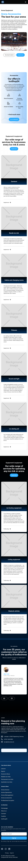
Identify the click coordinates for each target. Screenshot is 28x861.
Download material (9, 54)
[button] (25, 2)
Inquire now (20, 54)
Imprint (12, 853)
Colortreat (15, 857)
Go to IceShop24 (14, 119)
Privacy (7, 853)
